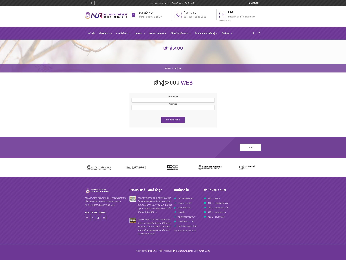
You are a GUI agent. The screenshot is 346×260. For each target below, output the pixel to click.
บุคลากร (138, 33)
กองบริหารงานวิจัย (186, 221)
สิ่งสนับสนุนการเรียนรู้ (205, 33)
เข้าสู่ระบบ (177, 68)
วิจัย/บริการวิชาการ (179, 33)
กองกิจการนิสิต (184, 207)
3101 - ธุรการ (213, 198)
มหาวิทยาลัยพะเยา (185, 198)
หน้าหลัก (168, 68)
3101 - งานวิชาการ (216, 216)
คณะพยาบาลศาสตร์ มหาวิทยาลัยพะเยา (193, 250)
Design (151, 250)
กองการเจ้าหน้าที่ (185, 203)
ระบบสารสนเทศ (156, 33)
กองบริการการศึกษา (186, 216)
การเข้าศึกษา (122, 33)
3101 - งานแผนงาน (216, 212)
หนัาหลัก (91, 33)
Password (173, 104)
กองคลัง (181, 212)
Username (173, 96)
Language (254, 3)
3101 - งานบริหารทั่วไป (218, 207)
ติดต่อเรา (226, 33)
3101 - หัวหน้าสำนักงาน (218, 203)
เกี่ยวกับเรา (104, 33)
